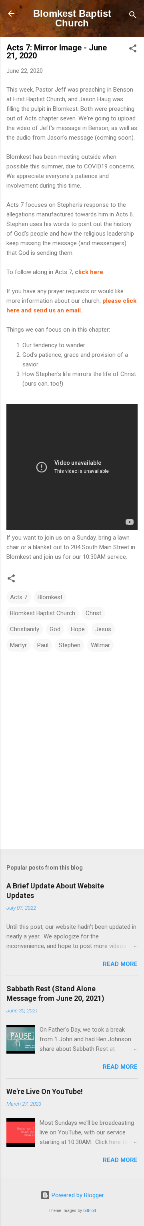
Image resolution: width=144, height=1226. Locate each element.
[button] (133, 50)
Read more (120, 964)
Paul (42, 645)
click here (89, 272)
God (55, 629)
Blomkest (50, 597)
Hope (78, 629)
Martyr (18, 645)
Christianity (24, 629)
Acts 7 (18, 597)
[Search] (133, 16)
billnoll (89, 1210)
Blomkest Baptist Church (72, 18)
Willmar (100, 645)
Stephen (69, 645)
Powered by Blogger (77, 1195)
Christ (93, 613)
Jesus (103, 629)
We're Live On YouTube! (44, 1091)
